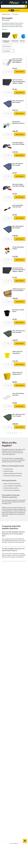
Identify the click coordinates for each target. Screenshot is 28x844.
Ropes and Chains (23, 40)
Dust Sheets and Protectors (6, 41)
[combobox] (13, 6)
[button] (1, 2)
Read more (4, 29)
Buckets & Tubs (15, 40)
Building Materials (6, 14)
